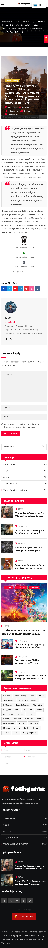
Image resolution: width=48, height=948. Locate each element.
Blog (6, 750)
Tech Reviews (8, 700)
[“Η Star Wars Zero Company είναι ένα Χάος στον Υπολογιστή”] (7, 529)
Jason (27, 107)
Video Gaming (20, 696)
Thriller (6, 733)
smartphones (8, 723)
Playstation (37, 705)
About (29, 750)
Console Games (22, 705)
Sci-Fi (26, 728)
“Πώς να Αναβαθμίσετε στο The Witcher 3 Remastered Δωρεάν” (29, 867)
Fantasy (6, 719)
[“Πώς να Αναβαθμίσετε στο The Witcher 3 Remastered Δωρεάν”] (7, 512)
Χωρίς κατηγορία (29, 733)
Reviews (6, 696)
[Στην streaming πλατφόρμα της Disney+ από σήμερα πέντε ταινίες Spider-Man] (7, 644)
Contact (7, 757)
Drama (39, 719)
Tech (32, 696)
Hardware (34, 723)
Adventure (28, 709)
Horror (36, 728)
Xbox (17, 709)
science (20, 714)
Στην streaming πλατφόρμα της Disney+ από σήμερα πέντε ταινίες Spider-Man (30, 647)
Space (39, 709)
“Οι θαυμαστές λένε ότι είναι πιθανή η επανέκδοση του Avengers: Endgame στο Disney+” (30, 550)
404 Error (30, 757)
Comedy (31, 714)
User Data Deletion (18, 939)
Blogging (7, 709)
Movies (41, 696)
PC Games (7, 705)
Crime (16, 733)
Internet (17, 719)
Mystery (6, 728)
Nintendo (29, 719)
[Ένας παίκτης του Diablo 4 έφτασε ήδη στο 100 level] (7, 660)
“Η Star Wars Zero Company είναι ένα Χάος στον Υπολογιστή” (30, 882)
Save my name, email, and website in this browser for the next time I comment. (22, 425)
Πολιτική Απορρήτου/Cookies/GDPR (19, 935)
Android (22, 723)
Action (17, 728)
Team (6, 763)
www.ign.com (17, 272)
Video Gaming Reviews (28, 700)
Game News (8, 714)
